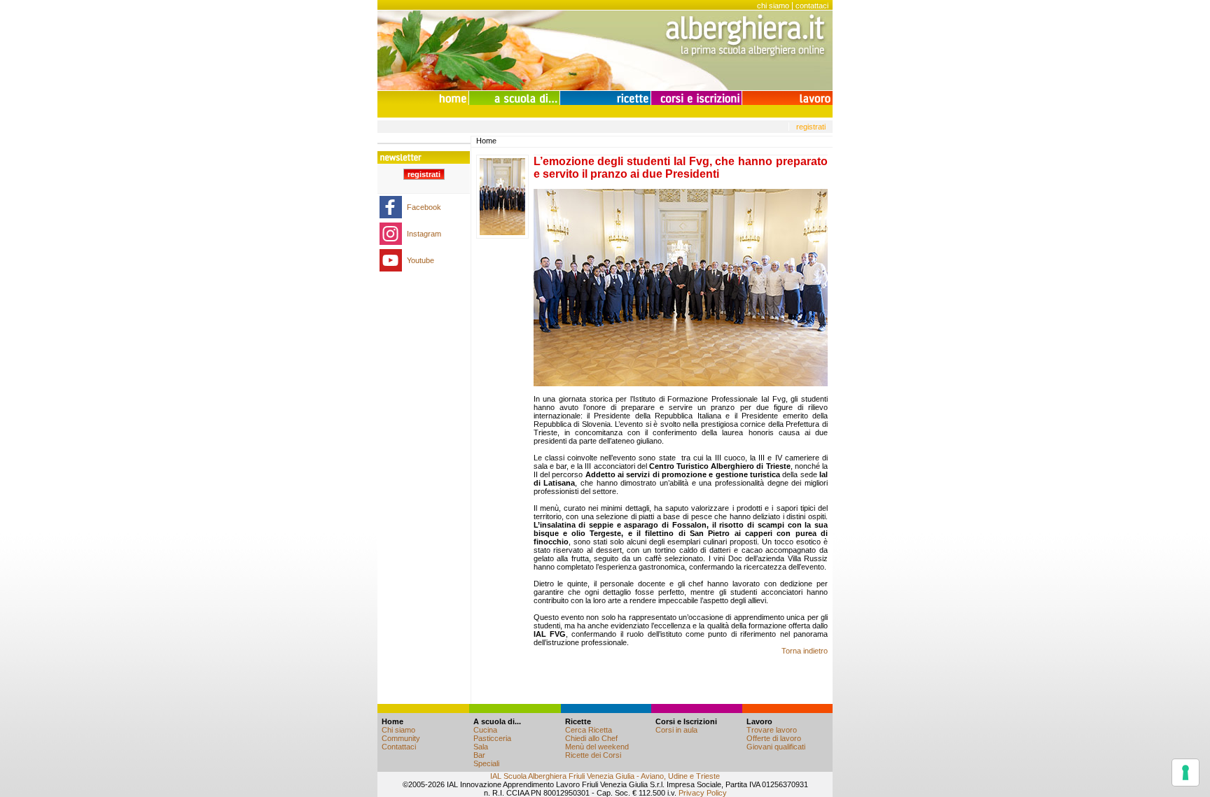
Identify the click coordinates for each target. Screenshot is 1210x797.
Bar (479, 755)
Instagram (424, 234)
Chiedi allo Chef (591, 738)
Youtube (420, 260)
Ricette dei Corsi (593, 755)
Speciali (486, 763)
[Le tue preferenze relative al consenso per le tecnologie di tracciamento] (1185, 772)
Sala (480, 746)
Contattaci (399, 746)
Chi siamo (398, 730)
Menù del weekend (597, 746)
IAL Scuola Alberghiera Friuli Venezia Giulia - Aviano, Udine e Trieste (605, 776)
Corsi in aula (676, 730)
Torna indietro (804, 651)
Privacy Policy (703, 793)
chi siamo (773, 5)
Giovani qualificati (775, 746)
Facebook (424, 207)
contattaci (811, 5)
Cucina (485, 730)
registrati (811, 126)
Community (401, 738)
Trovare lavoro (771, 730)
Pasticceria (492, 738)
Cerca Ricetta (588, 730)
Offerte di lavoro (773, 738)
